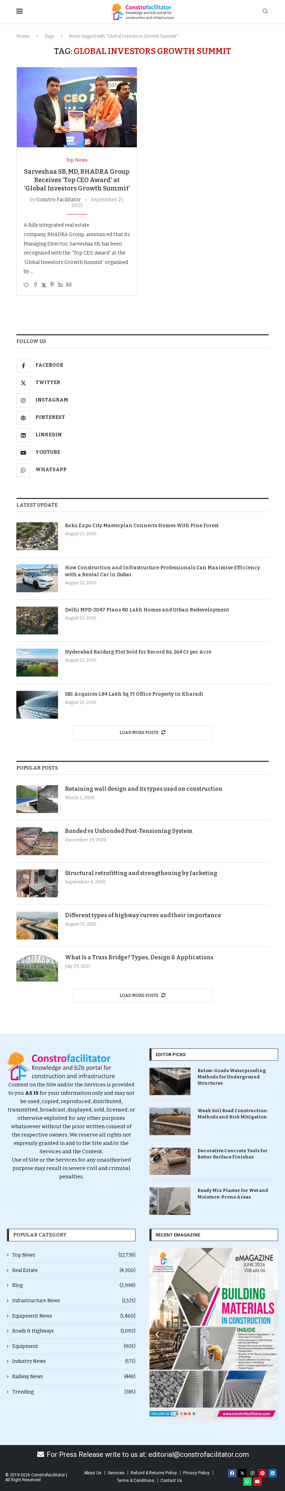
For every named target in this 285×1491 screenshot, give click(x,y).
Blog (74, 1285)
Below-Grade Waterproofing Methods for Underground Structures (231, 1077)
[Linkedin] (272, 1473)
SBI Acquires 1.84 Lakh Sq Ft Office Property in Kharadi (134, 694)
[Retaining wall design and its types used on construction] (37, 799)
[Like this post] (26, 285)
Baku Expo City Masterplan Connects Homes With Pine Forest (142, 526)
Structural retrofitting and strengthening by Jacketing (141, 873)
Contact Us (171, 1480)
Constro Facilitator (58, 200)
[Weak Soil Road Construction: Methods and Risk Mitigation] (169, 1121)
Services (116, 1472)
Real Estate (74, 1270)
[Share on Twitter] (43, 285)
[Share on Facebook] (35, 285)
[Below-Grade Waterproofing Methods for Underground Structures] (169, 1081)
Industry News (74, 1361)
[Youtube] (257, 1481)
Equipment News (74, 1316)
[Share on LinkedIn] (60, 285)
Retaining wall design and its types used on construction (143, 789)
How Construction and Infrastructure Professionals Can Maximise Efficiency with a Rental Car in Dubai (162, 571)
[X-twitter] (242, 1473)
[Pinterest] (262, 1473)
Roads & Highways (74, 1331)
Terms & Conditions (135, 1480)
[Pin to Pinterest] (52, 285)
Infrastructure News (74, 1301)
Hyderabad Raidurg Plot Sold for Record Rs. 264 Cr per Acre (138, 652)
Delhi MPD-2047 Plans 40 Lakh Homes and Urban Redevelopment (147, 610)
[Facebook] (232, 1473)
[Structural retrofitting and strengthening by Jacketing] (37, 883)
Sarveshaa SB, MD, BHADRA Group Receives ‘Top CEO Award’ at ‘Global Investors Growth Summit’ (77, 180)
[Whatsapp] (247, 1481)
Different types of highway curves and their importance (143, 915)
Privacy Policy (196, 1472)
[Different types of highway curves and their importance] (37, 925)
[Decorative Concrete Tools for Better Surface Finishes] (169, 1161)
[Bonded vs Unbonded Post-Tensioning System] (37, 841)
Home (23, 36)
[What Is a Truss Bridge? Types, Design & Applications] (37, 968)
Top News (74, 1255)
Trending (74, 1392)
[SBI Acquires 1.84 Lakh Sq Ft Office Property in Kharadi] (37, 705)
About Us (92, 1472)
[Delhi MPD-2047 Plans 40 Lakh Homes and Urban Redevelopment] (37, 620)
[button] (157, 1334)
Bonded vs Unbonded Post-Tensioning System (129, 831)
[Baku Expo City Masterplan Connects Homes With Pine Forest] (37, 536)
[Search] (265, 12)
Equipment (74, 1346)
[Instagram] (252, 1473)
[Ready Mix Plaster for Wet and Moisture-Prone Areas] (169, 1201)
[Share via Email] (68, 285)
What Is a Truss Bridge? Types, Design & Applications (139, 957)
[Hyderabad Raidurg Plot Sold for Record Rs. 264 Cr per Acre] (37, 663)
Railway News (74, 1377)
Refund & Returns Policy (154, 1472)
